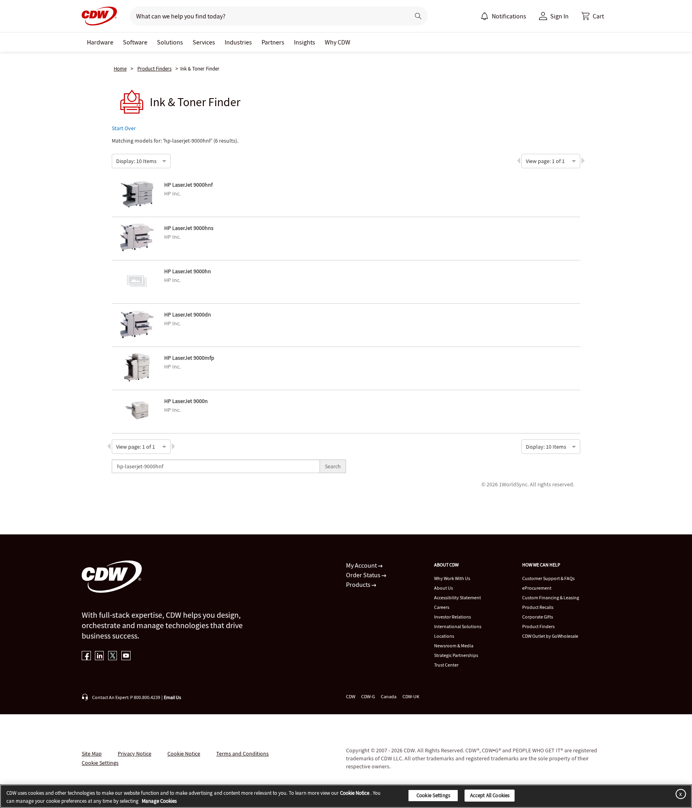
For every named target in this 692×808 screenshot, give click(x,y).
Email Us (172, 697)
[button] (593, 16)
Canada (388, 696)
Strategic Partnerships (456, 655)
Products (359, 584)
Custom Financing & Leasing (550, 597)
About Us (443, 588)
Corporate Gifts (537, 617)
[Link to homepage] (99, 16)
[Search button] (418, 16)
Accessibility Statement (457, 597)
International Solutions (457, 626)
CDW (350, 696)
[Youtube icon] (126, 656)
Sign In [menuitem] (559, 16)
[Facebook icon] (86, 656)
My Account (362, 565)
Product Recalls (537, 607)
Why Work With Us (452, 578)
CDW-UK (410, 696)
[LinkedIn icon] (99, 656)
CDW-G (368, 696)
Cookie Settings (433, 795)
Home (120, 68)
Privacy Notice (134, 753)
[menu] (503, 16)
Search (333, 466)
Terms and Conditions (242, 753)
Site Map (92, 753)
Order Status (364, 575)
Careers (441, 607)
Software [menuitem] (135, 42)
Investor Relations (452, 617)
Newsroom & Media (453, 646)
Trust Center (446, 665)
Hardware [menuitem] (100, 42)
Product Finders (154, 68)
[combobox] (116, 160)
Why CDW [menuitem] (337, 42)
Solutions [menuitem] (170, 42)
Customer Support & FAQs (548, 578)
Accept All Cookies (489, 795)
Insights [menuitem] (304, 42)
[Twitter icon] (112, 656)
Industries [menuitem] (238, 42)
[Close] (679, 794)
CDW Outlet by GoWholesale (550, 636)
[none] (100, 42)
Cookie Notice (183, 753)
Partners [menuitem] (273, 42)
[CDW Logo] (99, 16)
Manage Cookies (159, 801)
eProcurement (536, 588)
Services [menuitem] (204, 42)
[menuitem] (485, 16)
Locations (444, 636)
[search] (266, 16)
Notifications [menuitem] (509, 16)
